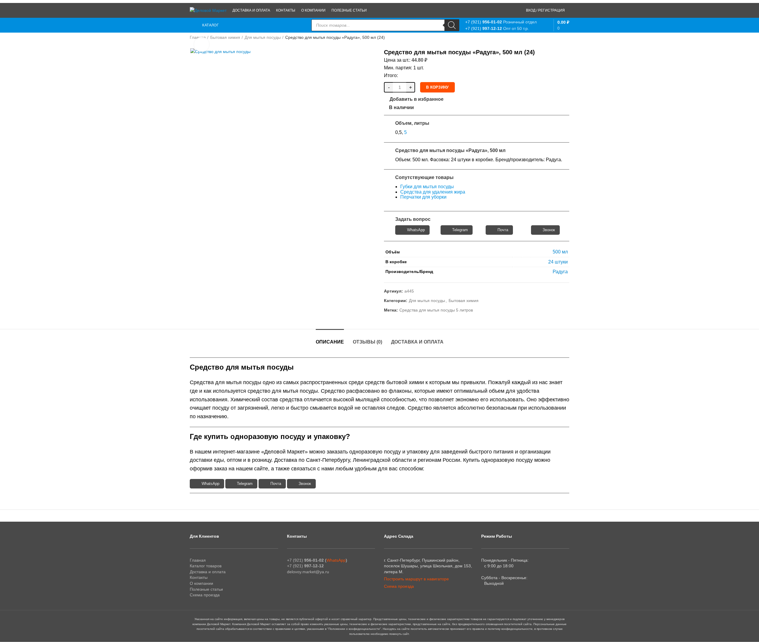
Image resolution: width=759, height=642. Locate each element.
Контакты (199, 577)
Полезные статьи (206, 589)
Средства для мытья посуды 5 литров (436, 310)
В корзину (437, 87)
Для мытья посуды (263, 37)
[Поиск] (451, 25)
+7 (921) (483, 22)
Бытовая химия (225, 37)
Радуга (560, 271)
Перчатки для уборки (423, 196)
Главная (198, 560)
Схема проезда (205, 595)
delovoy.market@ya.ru (308, 571)
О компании (201, 583)
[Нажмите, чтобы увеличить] (201, 44)
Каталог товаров (205, 565)
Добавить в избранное (417, 99)
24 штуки (558, 261)
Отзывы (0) (367, 341)
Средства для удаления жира (432, 191)
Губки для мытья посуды (427, 186)
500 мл (560, 251)
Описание (330, 341)
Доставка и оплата (417, 341)
